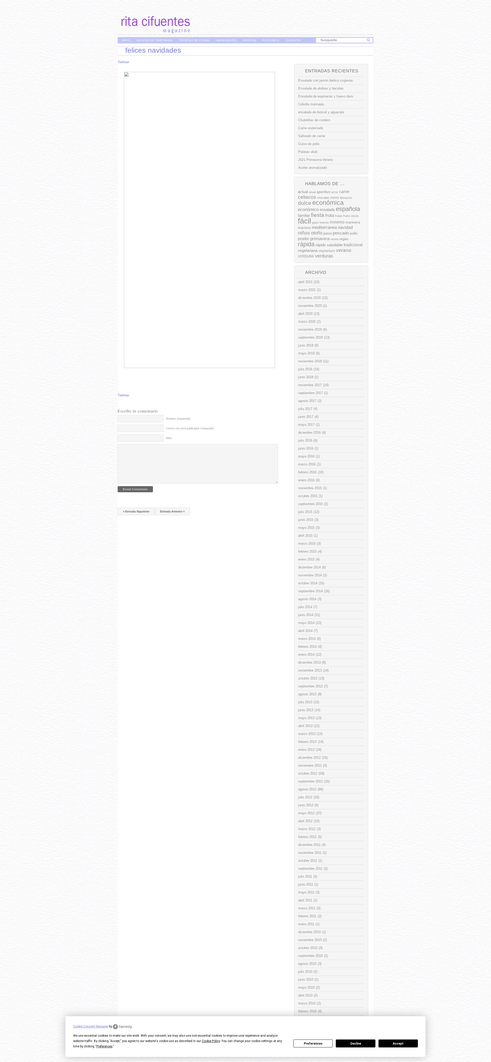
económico (308, 209)
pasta (327, 233)
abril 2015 (305, 536)
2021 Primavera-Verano (315, 160)
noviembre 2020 (310, 306)
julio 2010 (305, 972)
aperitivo (323, 192)
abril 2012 (305, 821)
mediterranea (324, 227)
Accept (398, 1043)
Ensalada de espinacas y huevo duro (325, 96)
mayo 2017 (306, 425)
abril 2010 (305, 995)
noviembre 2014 (310, 575)
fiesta (317, 215)
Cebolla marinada (311, 104)
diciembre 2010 (309, 932)
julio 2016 (305, 440)
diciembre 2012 (309, 757)
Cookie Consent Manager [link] (90, 1026)
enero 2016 (306, 480)
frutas (338, 215)
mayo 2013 (306, 718)
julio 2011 (305, 876)
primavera (319, 238)
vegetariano (326, 251)
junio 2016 (305, 448)
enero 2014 (306, 654)
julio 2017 (305, 409)
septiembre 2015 (310, 504)
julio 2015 (305, 512)
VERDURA (306, 256)
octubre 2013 (307, 678)
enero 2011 (306, 924)
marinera (352, 222)
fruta (329, 215)
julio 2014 (305, 607)
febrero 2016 (307, 472)
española (348, 208)
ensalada (327, 209)
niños (304, 233)
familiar (304, 216)
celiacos (307, 197)
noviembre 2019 (310, 329)
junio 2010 (305, 979)
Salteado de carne (311, 136)
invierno (337, 222)
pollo (354, 233)
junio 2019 (305, 345)
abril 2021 (305, 282)
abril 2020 (305, 314)
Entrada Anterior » (172, 511)
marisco (304, 228)
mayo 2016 (306, 456)
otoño (316, 233)
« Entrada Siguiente (136, 511)
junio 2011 (305, 884)
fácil (304, 221)
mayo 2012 (306, 813)
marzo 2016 (307, 464)
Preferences (313, 1043)
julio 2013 (305, 702)
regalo (343, 239)
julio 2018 (305, 369)
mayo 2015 (306, 528)
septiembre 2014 (310, 591)
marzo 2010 (307, 1003)
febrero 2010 (307, 1011)
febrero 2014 (307, 647)
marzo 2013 (307, 734)
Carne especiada (310, 128)
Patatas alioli (307, 152)
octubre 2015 (307, 496)
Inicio (125, 40)
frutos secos (351, 215)
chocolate (323, 197)
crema (334, 197)
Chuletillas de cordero (314, 120)
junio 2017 (305, 417)
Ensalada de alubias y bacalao (320, 88)
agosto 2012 (307, 789)
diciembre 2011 (309, 845)
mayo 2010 (306, 987)
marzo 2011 (306, 908)
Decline (355, 1043)
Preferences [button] (104, 1046)
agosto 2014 (307, 599)
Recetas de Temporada (155, 40)
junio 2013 (305, 710)
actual (303, 191)
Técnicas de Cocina (194, 40)
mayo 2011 (306, 892)
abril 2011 (305, 900)
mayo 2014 (306, 623)
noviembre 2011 (309, 853)
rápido (321, 245)
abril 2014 (305, 631)
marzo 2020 (307, 321)
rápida (306, 244)
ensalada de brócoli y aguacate (321, 112)
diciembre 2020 (309, 298)
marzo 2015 (307, 543)
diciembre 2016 (309, 432)
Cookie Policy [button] (211, 1041)
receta (334, 239)
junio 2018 (305, 377)
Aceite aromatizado (312, 168)
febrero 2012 (307, 837)
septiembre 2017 (310, 393)
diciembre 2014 (309, 567)
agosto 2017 (307, 401)
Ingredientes (226, 40)
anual (312, 192)
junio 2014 (305, 615)
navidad (345, 227)
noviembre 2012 (310, 765)
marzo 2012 (307, 829)
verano (343, 250)
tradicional (353, 245)
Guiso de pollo (308, 144)
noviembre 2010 (310, 940)
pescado (341, 233)
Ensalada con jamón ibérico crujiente (325, 80)
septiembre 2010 (310, 956)
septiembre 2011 (310, 868)
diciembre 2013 (309, 662)
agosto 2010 (307, 964)
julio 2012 (305, 797)
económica (328, 202)
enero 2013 (306, 750)
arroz (334, 192)
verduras (324, 256)
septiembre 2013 (310, 686)
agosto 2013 (307, 694)
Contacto (292, 40)
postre (303, 238)
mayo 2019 (306, 353)
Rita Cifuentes (245, 17)
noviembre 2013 (310, 670)
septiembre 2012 (310, 781)
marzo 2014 (307, 639)
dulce (304, 203)
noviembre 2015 (310, 488)
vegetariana (307, 250)
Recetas (249, 40)
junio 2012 (305, 805)
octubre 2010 (307, 948)
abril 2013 (305, 726)
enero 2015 (306, 559)
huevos (324, 222)
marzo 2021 (307, 290)
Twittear (123, 62)
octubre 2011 (307, 861)
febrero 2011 (307, 916)
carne (344, 191)
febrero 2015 (307, 551)
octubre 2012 (307, 773)
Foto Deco (271, 40)
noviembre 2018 (310, 361)
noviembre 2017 (310, 385)
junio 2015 (305, 520)
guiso (315, 222)
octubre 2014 (307, 583)
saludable (335, 245)
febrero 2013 (307, 742)
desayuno (346, 197)
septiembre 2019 (310, 337)
